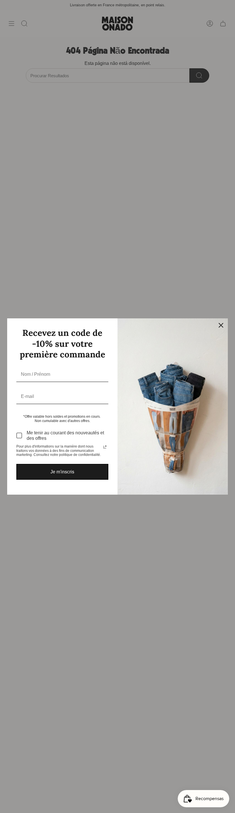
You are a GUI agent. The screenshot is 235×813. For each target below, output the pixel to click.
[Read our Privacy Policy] (104, 447)
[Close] (221, 325)
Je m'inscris (62, 471)
